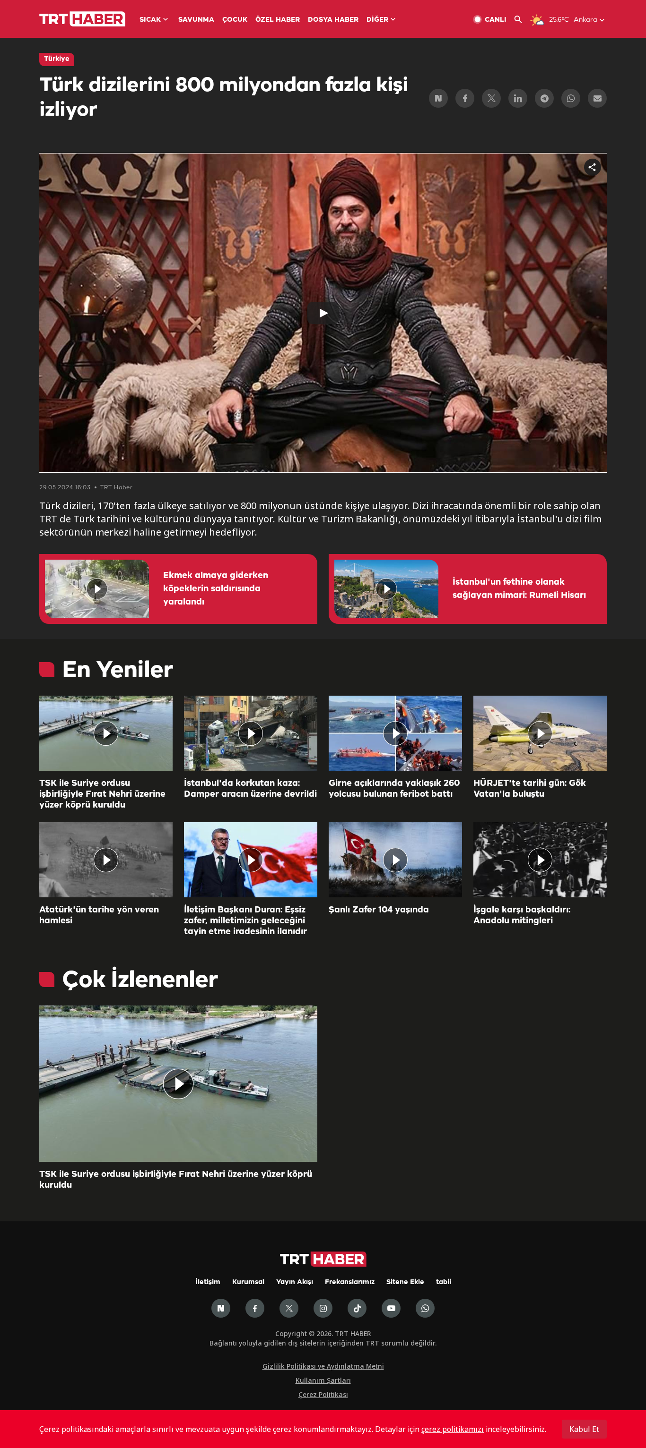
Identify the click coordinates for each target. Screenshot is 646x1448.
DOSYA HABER (333, 20)
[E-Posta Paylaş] (597, 98)
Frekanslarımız (350, 1282)
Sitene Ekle (405, 1282)
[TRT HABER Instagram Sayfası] (323, 1308)
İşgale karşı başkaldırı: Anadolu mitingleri (521, 915)
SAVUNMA (196, 20)
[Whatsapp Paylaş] (570, 98)
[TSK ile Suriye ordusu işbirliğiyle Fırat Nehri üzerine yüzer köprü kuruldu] (106, 733)
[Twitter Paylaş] (491, 98)
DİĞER (377, 20)
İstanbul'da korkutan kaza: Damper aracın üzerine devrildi (250, 789)
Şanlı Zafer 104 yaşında (379, 910)
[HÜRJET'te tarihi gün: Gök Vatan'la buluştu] (540, 733)
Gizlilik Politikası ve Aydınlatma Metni (323, 1366)
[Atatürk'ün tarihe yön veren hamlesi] (106, 859)
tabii (443, 1282)
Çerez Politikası (323, 1394)
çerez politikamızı (452, 1429)
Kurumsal (248, 1282)
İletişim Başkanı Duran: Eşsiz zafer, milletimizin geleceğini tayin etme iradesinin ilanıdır (245, 921)
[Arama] (522, 19)
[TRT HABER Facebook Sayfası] (254, 1308)
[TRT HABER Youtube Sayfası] (391, 1308)
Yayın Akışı (294, 1282)
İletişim (207, 1282)
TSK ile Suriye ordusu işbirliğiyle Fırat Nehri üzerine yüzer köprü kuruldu (102, 794)
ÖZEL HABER (277, 20)
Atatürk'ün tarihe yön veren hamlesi (99, 915)
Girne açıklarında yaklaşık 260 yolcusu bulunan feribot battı (394, 789)
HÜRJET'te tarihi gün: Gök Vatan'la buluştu (529, 789)
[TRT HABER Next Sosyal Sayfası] (220, 1308)
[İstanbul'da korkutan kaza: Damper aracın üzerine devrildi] (250, 733)
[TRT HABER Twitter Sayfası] (288, 1308)
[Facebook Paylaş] (464, 98)
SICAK (150, 20)
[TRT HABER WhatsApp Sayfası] (425, 1308)
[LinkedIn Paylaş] (517, 98)
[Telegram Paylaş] (544, 98)
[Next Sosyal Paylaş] (438, 98)
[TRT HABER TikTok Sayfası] (357, 1308)
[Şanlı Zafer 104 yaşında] (395, 859)
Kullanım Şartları (323, 1380)
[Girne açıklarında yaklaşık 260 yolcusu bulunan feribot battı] (395, 733)
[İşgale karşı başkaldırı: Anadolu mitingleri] (540, 859)
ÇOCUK (234, 20)
